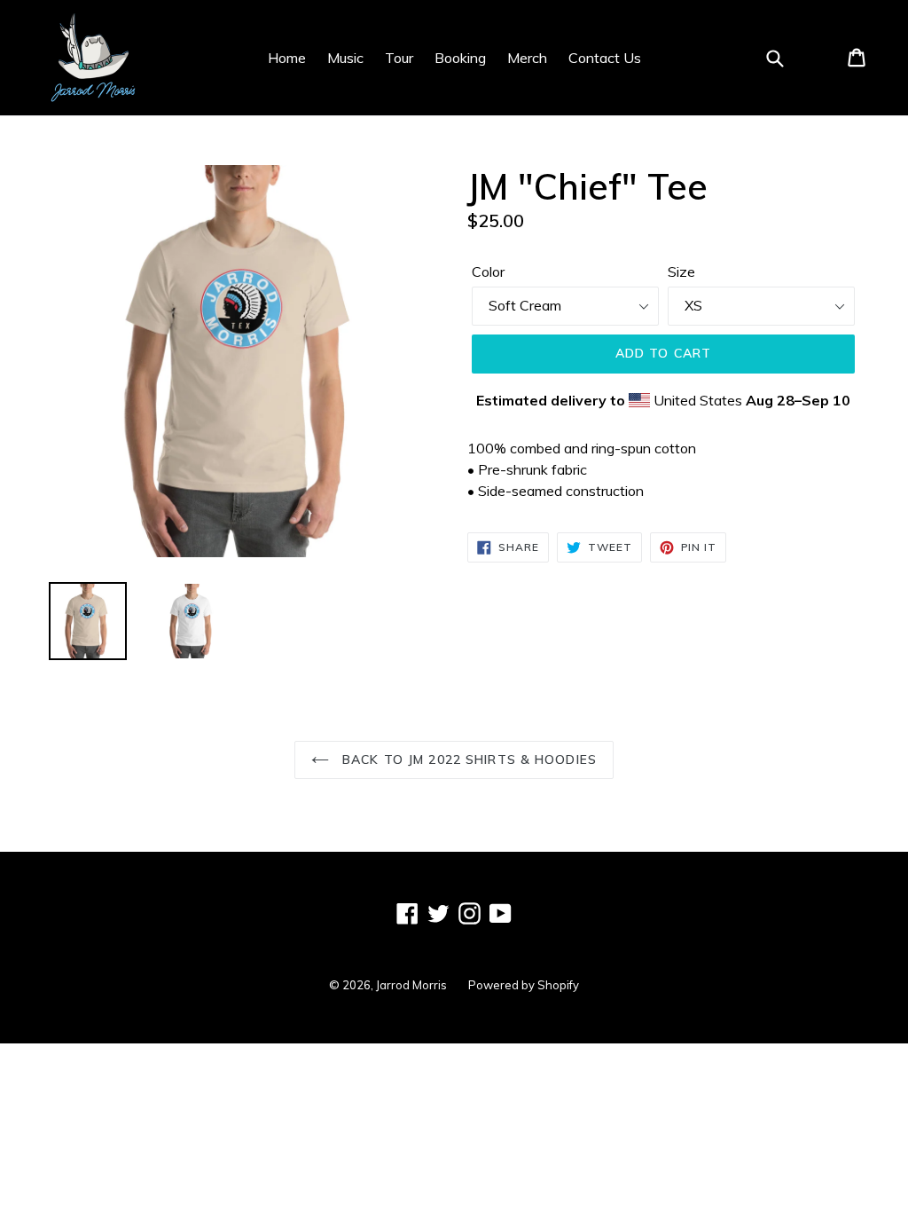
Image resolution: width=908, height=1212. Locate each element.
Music (345, 58)
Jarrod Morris (411, 985)
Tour (399, 58)
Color (488, 271)
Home (287, 58)
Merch (527, 58)
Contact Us (604, 58)
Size (681, 271)
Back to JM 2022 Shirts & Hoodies (467, 759)
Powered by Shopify (523, 985)
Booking (460, 58)
